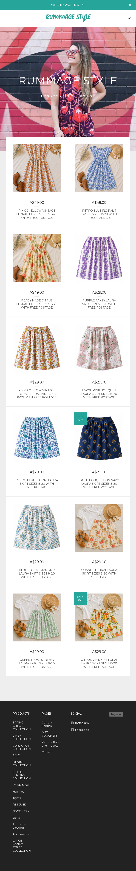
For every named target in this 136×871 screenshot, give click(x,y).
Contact (47, 752)
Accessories (21, 834)
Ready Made (21, 785)
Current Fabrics (47, 724)
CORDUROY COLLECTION (22, 747)
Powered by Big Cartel (116, 714)
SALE (16, 755)
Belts (16, 817)
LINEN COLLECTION (22, 737)
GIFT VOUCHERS (50, 734)
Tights (17, 798)
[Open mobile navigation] (129, 18)
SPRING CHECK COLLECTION (22, 726)
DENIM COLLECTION (22, 763)
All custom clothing (20, 826)
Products (21, 713)
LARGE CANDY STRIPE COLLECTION (22, 845)
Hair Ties (18, 791)
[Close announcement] (130, 5)
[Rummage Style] (68, 18)
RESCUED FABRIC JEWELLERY (21, 808)
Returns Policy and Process (51, 744)
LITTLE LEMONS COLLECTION (22, 775)
